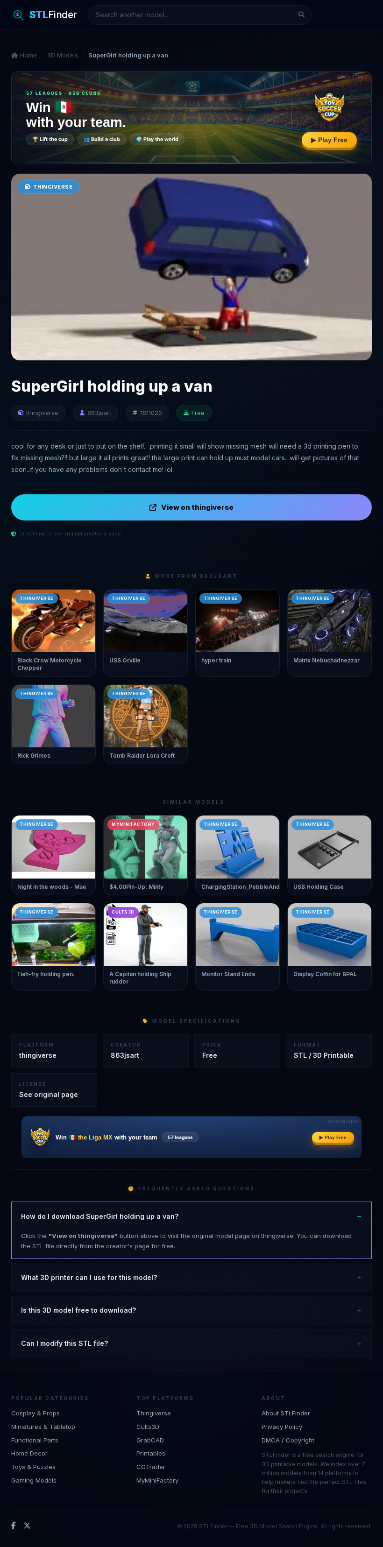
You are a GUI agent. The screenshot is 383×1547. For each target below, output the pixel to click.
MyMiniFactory (157, 1480)
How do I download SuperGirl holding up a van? (99, 1216)
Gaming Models (34, 1480)
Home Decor (29, 1453)
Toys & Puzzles (33, 1466)
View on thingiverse (197, 507)
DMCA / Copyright (288, 1440)
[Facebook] (13, 1526)
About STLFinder (286, 1413)
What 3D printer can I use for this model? (89, 1277)
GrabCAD (150, 1440)
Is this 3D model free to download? (78, 1310)
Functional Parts (34, 1440)
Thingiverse (153, 1413)
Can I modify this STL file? (64, 1343)
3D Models (62, 55)
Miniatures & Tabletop (43, 1426)
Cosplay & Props (35, 1413)
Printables (150, 1453)
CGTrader (150, 1466)
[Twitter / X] (27, 1526)
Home (27, 55)
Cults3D (147, 1426)
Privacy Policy (282, 1426)
